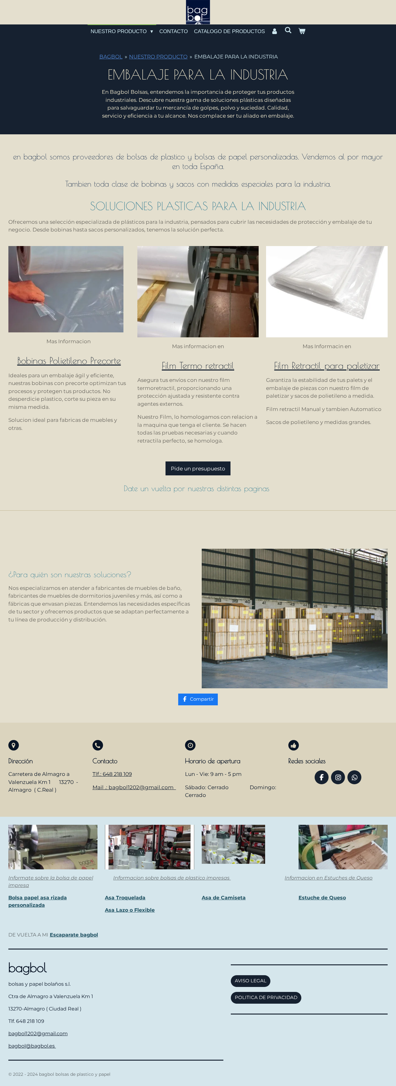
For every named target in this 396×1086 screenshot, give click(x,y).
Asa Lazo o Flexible (130, 910)
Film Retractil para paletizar (327, 365)
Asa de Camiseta (224, 898)
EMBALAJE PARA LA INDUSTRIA (236, 57)
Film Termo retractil (198, 365)
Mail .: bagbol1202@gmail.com (134, 787)
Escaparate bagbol (74, 935)
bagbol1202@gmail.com (38, 1033)
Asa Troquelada (125, 898)
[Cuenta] (275, 31)
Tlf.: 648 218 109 (112, 774)
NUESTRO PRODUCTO (158, 57)
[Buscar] (288, 30)
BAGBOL (111, 57)
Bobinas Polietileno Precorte (69, 360)
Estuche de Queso (322, 898)
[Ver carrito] (301, 31)
